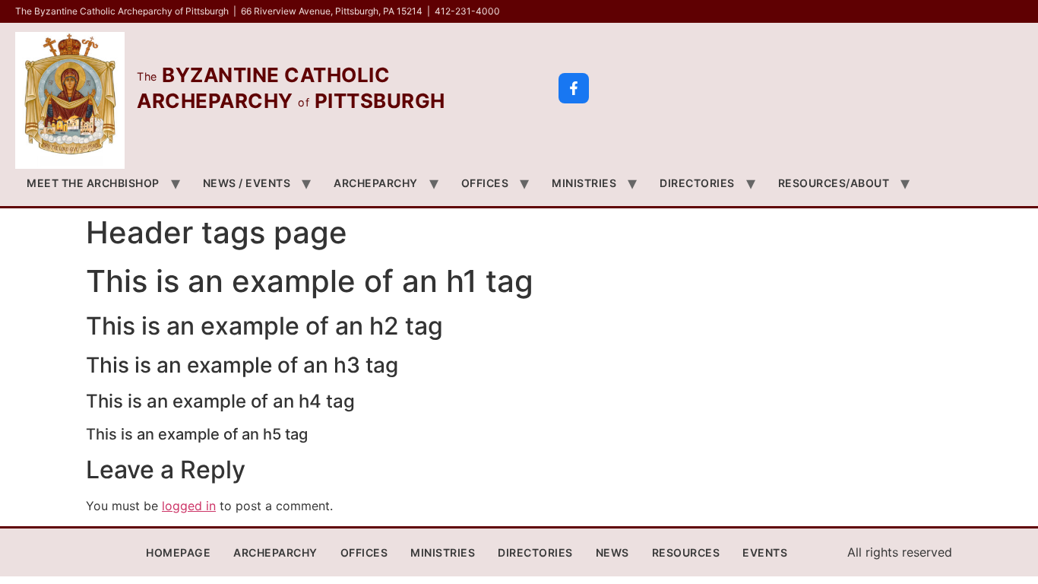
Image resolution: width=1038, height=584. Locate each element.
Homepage (178, 552)
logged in (189, 505)
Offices (485, 182)
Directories (697, 182)
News (612, 552)
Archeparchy (376, 182)
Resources (686, 552)
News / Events (247, 182)
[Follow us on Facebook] (574, 88)
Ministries (584, 182)
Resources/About (834, 182)
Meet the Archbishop (93, 182)
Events (764, 552)
